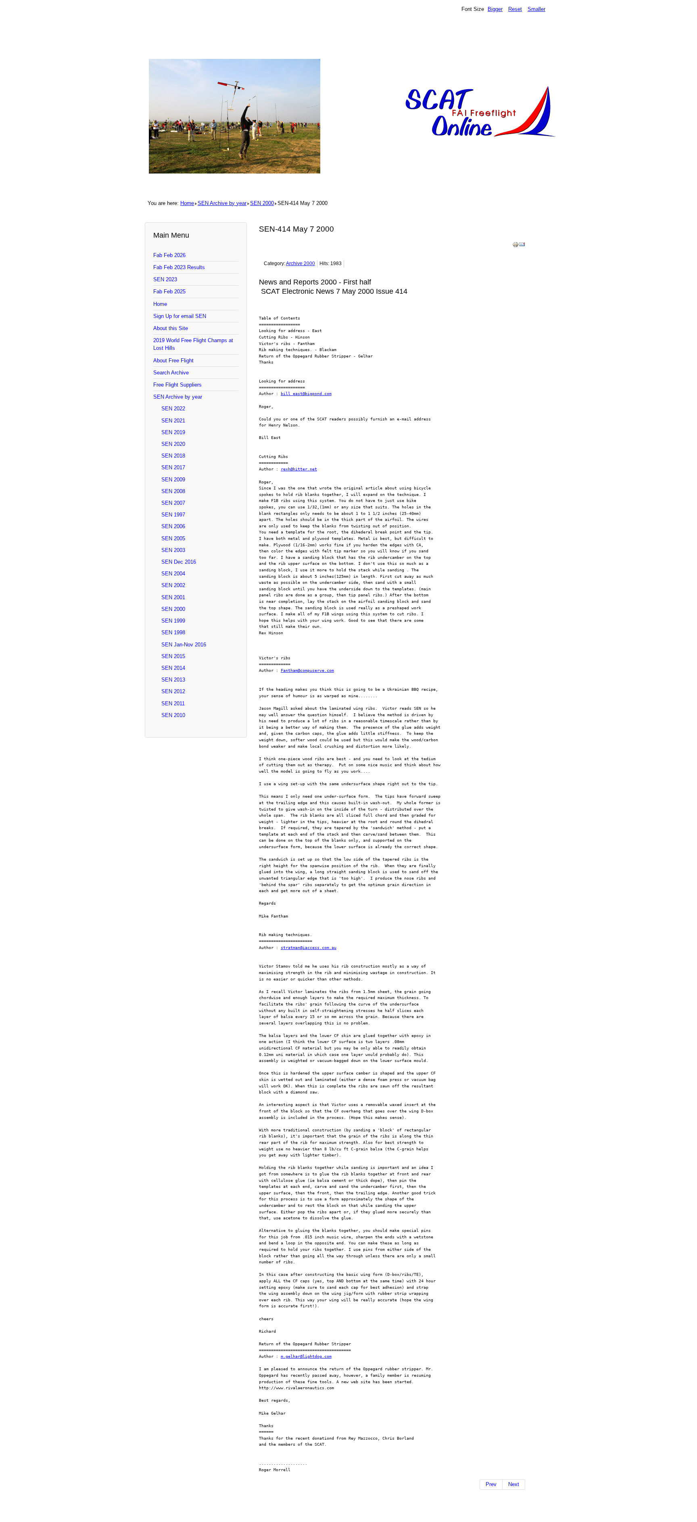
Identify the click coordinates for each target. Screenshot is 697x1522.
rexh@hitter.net (299, 468)
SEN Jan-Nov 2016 (183, 645)
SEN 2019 (173, 432)
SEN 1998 (173, 632)
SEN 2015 (173, 656)
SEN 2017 (173, 467)
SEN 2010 (173, 715)
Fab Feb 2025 (169, 292)
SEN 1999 (173, 621)
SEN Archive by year (222, 203)
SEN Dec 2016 (178, 562)
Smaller (536, 9)
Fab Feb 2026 (169, 255)
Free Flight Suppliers (177, 385)
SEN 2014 (173, 668)
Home (187, 203)
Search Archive (171, 373)
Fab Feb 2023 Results (179, 267)
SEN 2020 (173, 444)
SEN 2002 (173, 585)
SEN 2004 (173, 574)
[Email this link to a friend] (522, 246)
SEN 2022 (173, 409)
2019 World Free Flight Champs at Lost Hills (193, 344)
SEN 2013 (173, 680)
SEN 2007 (173, 503)
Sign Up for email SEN (179, 316)
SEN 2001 (173, 597)
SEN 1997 (173, 515)
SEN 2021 (173, 421)
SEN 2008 (173, 491)
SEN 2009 (173, 480)
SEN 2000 (262, 203)
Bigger (495, 9)
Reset (515, 9)
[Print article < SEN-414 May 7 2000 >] (515, 246)
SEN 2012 (173, 691)
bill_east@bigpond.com (306, 393)
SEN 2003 (173, 550)
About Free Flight (173, 361)
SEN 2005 (173, 538)
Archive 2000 (300, 263)
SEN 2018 (173, 456)
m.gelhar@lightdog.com (306, 1356)
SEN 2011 (173, 703)
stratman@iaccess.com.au (308, 947)
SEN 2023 (165, 279)
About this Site (170, 328)
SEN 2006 (173, 526)
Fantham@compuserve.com (307, 670)
